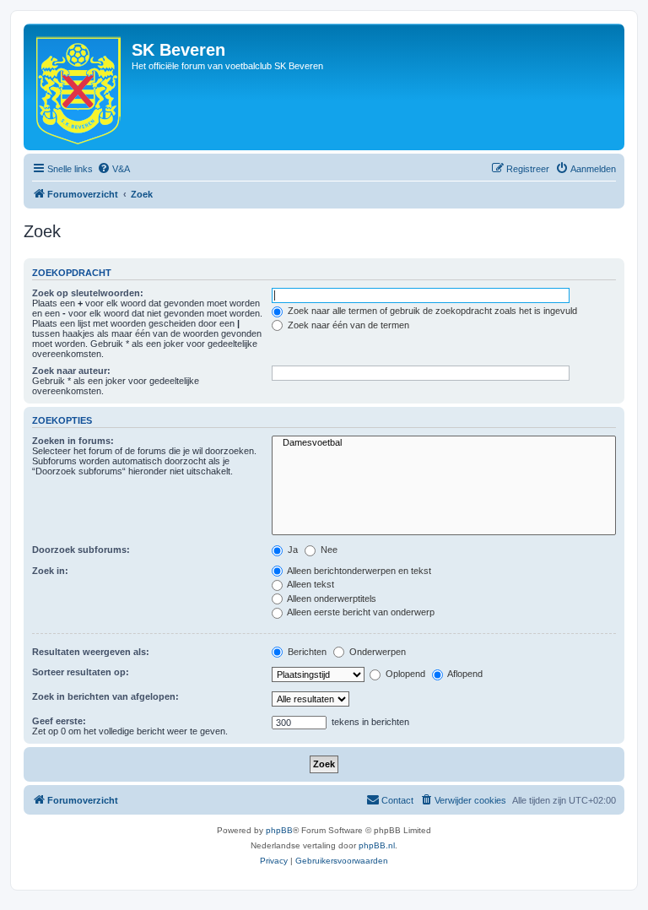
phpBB (279, 830)
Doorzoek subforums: (81, 549)
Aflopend (464, 674)
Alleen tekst (309, 584)
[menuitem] (113, 169)
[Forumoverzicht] (80, 87)
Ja (291, 549)
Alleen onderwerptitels (330, 598)
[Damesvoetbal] (443, 443)
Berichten (306, 652)
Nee (328, 549)
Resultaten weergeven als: (90, 652)
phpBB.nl (377, 845)
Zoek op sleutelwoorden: (87, 293)
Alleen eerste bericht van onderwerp (360, 612)
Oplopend (404, 674)
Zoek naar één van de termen (347, 325)
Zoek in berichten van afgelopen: (105, 696)
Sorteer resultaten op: (80, 672)
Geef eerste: (59, 721)
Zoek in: (50, 571)
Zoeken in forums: (73, 441)
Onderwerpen (376, 652)
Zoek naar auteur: (71, 371)
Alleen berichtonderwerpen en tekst (358, 571)
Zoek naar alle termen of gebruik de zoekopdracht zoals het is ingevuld (431, 311)
